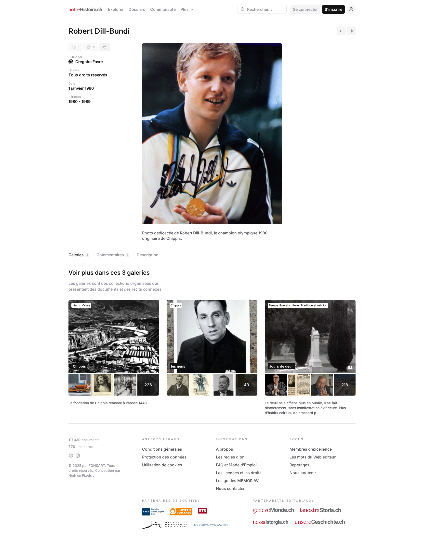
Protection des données (164, 457)
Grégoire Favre (89, 61)
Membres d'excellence (311, 449)
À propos (224, 449)
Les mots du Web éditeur (313, 457)
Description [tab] (148, 254)
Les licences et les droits (239, 472)
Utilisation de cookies (162, 464)
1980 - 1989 (79, 101)
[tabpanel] (212, 341)
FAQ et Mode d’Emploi (236, 464)
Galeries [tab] (78, 254)
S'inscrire (333, 9)
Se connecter (305, 9)
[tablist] (212, 255)
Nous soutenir (303, 472)
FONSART (97, 465)
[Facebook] (70, 455)
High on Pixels (80, 475)
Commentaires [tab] (112, 254)
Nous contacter (230, 488)
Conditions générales (162, 449)
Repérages (299, 464)
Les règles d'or (230, 457)
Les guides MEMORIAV (237, 480)
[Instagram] (77, 455)
